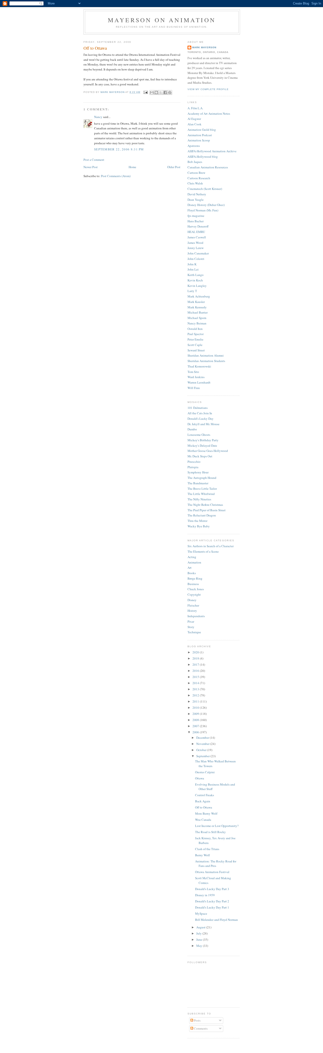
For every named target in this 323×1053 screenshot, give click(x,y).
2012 (196, 695)
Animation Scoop (199, 140)
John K (192, 264)
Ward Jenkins (196, 377)
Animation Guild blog (202, 129)
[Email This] (151, 92)
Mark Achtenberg (199, 296)
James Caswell (197, 237)
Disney (192, 600)
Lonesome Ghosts (199, 435)
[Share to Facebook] (165, 92)
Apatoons (194, 146)
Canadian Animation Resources (208, 167)
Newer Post (90, 167)
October (201, 750)
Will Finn (194, 388)
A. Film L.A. (195, 108)
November (203, 744)
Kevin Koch (195, 280)
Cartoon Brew (196, 172)
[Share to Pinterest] (169, 92)
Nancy (98, 117)
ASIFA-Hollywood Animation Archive (212, 151)
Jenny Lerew (196, 248)
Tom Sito (193, 372)
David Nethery (197, 194)
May (199, 946)
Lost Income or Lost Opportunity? (217, 826)
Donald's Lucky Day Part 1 (212, 907)
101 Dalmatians (198, 408)
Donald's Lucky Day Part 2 (212, 901)
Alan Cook (194, 124)
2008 (196, 720)
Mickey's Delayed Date (202, 445)
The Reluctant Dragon (202, 515)
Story (191, 627)
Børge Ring (195, 578)
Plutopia (193, 467)
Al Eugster (194, 119)
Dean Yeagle (196, 199)
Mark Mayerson (204, 47)
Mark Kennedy (197, 307)
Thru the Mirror (197, 521)
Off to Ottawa (203, 807)
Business (193, 584)
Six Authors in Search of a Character (211, 546)
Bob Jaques (195, 162)
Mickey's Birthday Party (203, 440)
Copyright (194, 594)
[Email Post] (145, 92)
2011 (196, 701)
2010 (196, 707)
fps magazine (196, 216)
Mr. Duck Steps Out (200, 456)
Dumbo (192, 429)
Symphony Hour (198, 472)
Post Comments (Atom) (116, 176)
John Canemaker (198, 253)
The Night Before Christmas (205, 504)
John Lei (193, 269)
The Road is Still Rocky (210, 832)
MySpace (201, 913)
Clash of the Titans (207, 849)
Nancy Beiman (197, 323)
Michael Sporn (197, 318)
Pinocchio (194, 461)
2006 (196, 732)
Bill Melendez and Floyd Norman (216, 920)
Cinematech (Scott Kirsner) (205, 189)
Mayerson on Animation (162, 20)
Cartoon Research (199, 178)
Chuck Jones (196, 589)
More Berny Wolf (206, 813)
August (201, 927)
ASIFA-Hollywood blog (203, 156)
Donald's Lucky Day (201, 418)
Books (192, 573)
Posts (197, 1020)
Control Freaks (204, 795)
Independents (196, 616)
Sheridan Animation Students (206, 361)
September (203, 756)
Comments (200, 1028)
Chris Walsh (195, 183)
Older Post (173, 167)
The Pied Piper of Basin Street (207, 510)
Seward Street (196, 350)
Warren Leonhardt (199, 382)
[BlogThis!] (156, 92)
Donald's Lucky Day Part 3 (212, 889)
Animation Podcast (200, 135)
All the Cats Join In (200, 413)
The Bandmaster (198, 483)
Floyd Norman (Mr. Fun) (203, 210)
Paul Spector (196, 334)
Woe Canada (203, 819)
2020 (196, 652)
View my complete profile (208, 89)
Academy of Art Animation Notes (209, 113)
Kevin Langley (197, 286)
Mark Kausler (196, 302)
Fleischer (193, 605)
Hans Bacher (196, 221)
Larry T (192, 291)
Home (132, 167)
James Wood (195, 242)
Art (190, 567)
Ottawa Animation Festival (212, 872)
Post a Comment (93, 159)
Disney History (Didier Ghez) (206, 205)
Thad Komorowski (199, 366)
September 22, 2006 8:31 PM (119, 149)
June (199, 939)
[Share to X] (160, 92)
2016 (196, 671)
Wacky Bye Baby (199, 526)
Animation (194, 562)
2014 (196, 683)
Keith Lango (196, 275)
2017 (196, 664)
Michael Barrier (198, 312)
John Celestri (196, 259)
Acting (192, 557)
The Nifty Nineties (199, 499)
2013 (196, 689)
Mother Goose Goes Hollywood (208, 451)
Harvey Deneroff (198, 226)
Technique (194, 632)
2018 (196, 658)
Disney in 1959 (205, 895)
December (203, 737)
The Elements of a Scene (203, 551)
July (199, 933)
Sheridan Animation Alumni (206, 355)
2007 (196, 726)
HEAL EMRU (196, 232)
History (192, 610)
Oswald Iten (195, 329)
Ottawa (199, 778)
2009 (196, 714)
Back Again (202, 801)
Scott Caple (195, 345)
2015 (196, 677)
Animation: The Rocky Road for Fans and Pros (215, 863)
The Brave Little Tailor (202, 488)
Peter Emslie (195, 339)
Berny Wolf (202, 855)
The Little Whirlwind (201, 494)
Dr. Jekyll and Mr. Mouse (203, 424)
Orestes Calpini (205, 772)
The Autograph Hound (202, 478)
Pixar (191, 621)
